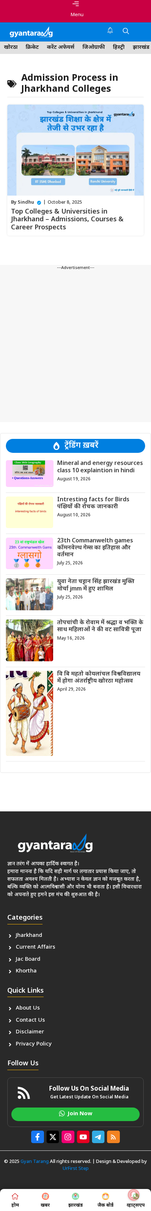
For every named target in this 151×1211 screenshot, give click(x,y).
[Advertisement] (75, 346)
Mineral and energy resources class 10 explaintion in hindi (100, 467)
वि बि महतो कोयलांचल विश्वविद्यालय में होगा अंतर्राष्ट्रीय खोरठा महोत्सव (98, 677)
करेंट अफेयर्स (60, 47)
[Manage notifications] (134, 1195)
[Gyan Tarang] (31, 32)
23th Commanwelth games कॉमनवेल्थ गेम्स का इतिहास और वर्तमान (95, 548)
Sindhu (26, 202)
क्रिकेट (32, 47)
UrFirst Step (76, 1168)
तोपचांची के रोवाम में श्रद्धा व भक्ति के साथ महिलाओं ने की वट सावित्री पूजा (100, 626)
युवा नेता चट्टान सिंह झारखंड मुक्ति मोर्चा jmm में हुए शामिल (96, 585)
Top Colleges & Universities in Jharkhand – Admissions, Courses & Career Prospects (67, 220)
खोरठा (11, 47)
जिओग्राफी (93, 47)
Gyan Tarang (35, 1162)
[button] (125, 32)
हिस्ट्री (119, 47)
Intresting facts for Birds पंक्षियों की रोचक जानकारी (93, 503)
